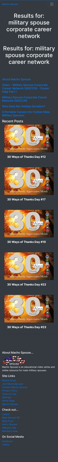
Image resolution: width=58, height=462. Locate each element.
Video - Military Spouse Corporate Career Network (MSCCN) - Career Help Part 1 (25, 88)
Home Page (8, 400)
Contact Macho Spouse (14, 387)
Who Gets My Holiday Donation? (23, 106)
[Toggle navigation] (52, 4)
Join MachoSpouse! (12, 383)
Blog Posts (8, 421)
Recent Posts (9, 380)
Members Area (10, 431)
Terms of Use (9, 394)
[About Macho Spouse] (13, 360)
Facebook (7, 441)
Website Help (9, 427)
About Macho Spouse (16, 79)
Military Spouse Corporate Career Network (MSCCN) (24, 99)
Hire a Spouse (9, 424)
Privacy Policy (9, 390)
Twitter (6, 444)
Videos (5, 414)
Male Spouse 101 (11, 417)
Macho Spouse (10, 4)
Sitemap (6, 397)
